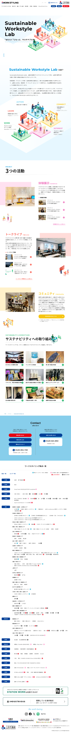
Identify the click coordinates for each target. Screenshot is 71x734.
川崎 (66, 630)
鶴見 (25, 626)
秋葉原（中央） (18, 579)
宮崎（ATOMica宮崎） (19, 681)
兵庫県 (6, 658)
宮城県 (6, 484)
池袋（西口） (17, 564)
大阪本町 (36, 653)
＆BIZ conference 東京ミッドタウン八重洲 (56, 509)
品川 (15, 543)
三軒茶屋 (23, 533)
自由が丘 (16, 603)
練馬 (15, 598)
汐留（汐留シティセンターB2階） (41, 529)
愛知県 (6, 639)
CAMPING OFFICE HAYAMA (37, 635)
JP (42, 2)
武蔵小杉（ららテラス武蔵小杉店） (23, 630)
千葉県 (6, 498)
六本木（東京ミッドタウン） (21, 594)
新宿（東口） (39, 554)
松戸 (42, 498)
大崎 (39, 543)
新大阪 (15, 653)
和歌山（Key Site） (38, 644)
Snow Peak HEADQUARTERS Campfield (24, 489)
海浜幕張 (16, 500)
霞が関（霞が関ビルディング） (21, 589)
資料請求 (53, 6)
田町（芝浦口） (32, 543)
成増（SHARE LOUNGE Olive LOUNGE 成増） (26, 565)
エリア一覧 (13, 473)
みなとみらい (41, 621)
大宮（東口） (17, 494)
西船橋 (54, 498)
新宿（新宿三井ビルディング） (49, 552)
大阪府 (6, 653)
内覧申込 (59, 6)
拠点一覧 (4, 473)
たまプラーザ (17, 626)
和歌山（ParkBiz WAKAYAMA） (22, 644)
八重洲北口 (40, 509)
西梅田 (26, 653)
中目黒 (19, 538)
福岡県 (6, 672)
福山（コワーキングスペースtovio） (36, 667)
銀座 (32, 524)
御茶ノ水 (16, 584)
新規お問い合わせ (20, 435)
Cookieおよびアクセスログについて (61, 725)
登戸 (61, 630)
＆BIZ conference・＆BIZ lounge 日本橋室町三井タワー (28, 518)
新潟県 (6, 489)
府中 (56, 613)
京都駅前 (16, 649)
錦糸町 (15, 575)
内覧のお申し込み (20, 439)
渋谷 (29, 533)
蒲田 (25, 548)
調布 (51, 613)
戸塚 (20, 635)
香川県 (6, 662)
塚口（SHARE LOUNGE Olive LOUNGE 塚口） (29, 658)
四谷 (22, 559)
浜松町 (56, 529)
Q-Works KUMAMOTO (42, 677)
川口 (40, 494)
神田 (21, 584)
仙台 (15, 484)
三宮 (15, 658)
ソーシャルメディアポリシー (35, 727)
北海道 (6, 479)
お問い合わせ (65, 6)
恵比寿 (24, 538)
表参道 (15, 533)
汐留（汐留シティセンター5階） (22, 529)
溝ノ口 (45, 630)
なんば (42, 653)
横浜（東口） (17, 621)
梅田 (22, 653)
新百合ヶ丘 (54, 630)
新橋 (52, 529)
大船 (15, 635)
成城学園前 (17, 613)
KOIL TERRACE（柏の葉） (20, 498)
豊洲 (22, 608)
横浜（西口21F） (26, 621)
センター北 (32, 626)
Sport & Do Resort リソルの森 (22, 502)
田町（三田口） (23, 543)
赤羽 (23, 564)
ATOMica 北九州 (18, 672)
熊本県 (6, 676)
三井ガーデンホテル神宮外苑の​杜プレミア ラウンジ (27, 552)
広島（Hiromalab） (19, 667)
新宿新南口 (56, 554)
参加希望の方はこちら (51, 316)
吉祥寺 (37, 613)
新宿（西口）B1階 (18, 554)
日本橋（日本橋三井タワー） (21, 515)
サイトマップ (28, 725)
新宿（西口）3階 (30, 554)
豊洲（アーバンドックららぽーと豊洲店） (34, 608)
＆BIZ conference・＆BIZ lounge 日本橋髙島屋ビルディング (29, 519)
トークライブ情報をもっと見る (23, 278)
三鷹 (46, 613)
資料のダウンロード (20, 444)
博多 (28, 672)
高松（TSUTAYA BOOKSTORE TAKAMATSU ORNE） (27, 663)
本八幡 (47, 498)
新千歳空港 (21, 480)
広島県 (6, 667)
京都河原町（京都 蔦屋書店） (27, 649)
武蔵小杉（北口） (37, 630)
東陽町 (15, 608)
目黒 (15, 538)
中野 (24, 613)
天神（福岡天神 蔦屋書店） (37, 672)
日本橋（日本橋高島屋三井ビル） (39, 515)
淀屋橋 (31, 653)
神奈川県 (6, 618)
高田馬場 (48, 554)
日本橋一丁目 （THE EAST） (57, 515)
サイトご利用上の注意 (23, 727)
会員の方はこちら (54, 2)
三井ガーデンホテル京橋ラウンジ (45, 524)
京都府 (6, 648)
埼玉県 (6, 493)
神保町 (25, 584)
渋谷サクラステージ (37, 533)
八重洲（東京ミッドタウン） (28, 509)
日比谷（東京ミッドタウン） (21, 524)
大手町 (15, 509)
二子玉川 (24, 603)
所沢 (45, 494)
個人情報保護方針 (36, 725)
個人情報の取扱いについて (46, 725)
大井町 (15, 548)
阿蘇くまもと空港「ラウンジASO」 (23, 677)
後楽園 (26, 559)
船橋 (60, 498)
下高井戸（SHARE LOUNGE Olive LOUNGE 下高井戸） (28, 614)
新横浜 (34, 621)
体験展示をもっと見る (58, 224)
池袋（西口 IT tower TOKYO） (34, 564)
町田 (42, 613)
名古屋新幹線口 (23, 639)
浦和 (33, 494)
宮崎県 (6, 681)
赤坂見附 (33, 594)
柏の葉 (32, 498)
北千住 (23, 575)
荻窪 (30, 613)
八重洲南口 (17, 511)
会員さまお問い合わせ (51, 435)
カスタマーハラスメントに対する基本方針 (52, 727)
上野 (15, 570)
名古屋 (15, 639)
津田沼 (64, 498)
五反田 (20, 548)
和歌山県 (6, 644)
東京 (6, 506)
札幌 (15, 480)
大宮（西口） (25, 494)
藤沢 (26, 635)
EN (45, 2)
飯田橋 (15, 559)
